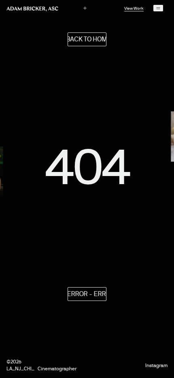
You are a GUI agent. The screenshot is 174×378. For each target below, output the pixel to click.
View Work (134, 8)
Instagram (156, 365)
